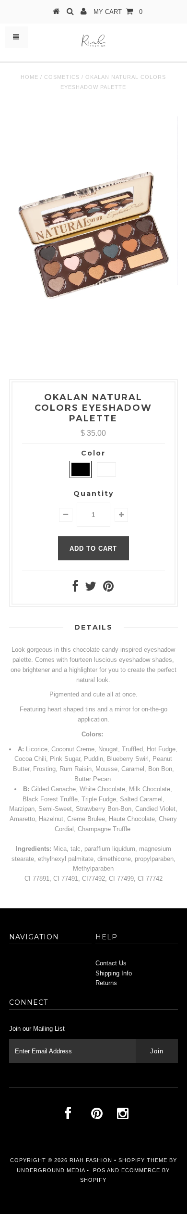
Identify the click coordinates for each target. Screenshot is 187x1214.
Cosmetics (62, 77)
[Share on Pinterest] (108, 588)
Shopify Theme (142, 1160)
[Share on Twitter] (90, 588)
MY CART (118, 11)
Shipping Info (113, 973)
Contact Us (111, 963)
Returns (106, 982)
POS (99, 1170)
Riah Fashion (91, 1160)
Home (29, 77)
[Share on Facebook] (75, 588)
